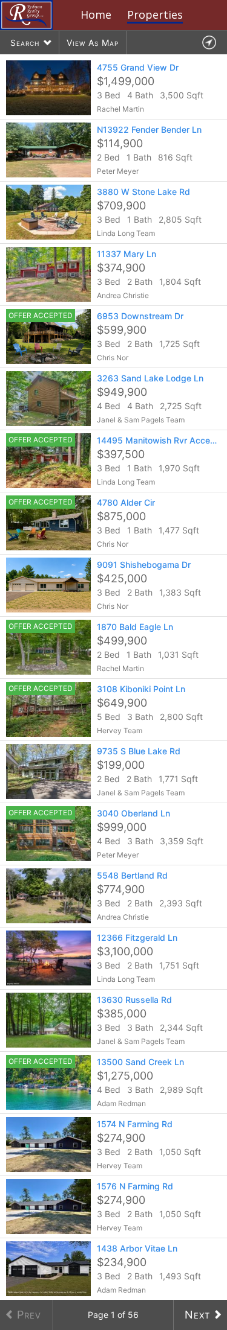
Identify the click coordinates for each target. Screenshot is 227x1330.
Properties (155, 14)
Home (96, 14)
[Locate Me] (209, 42)
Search (24, 42)
